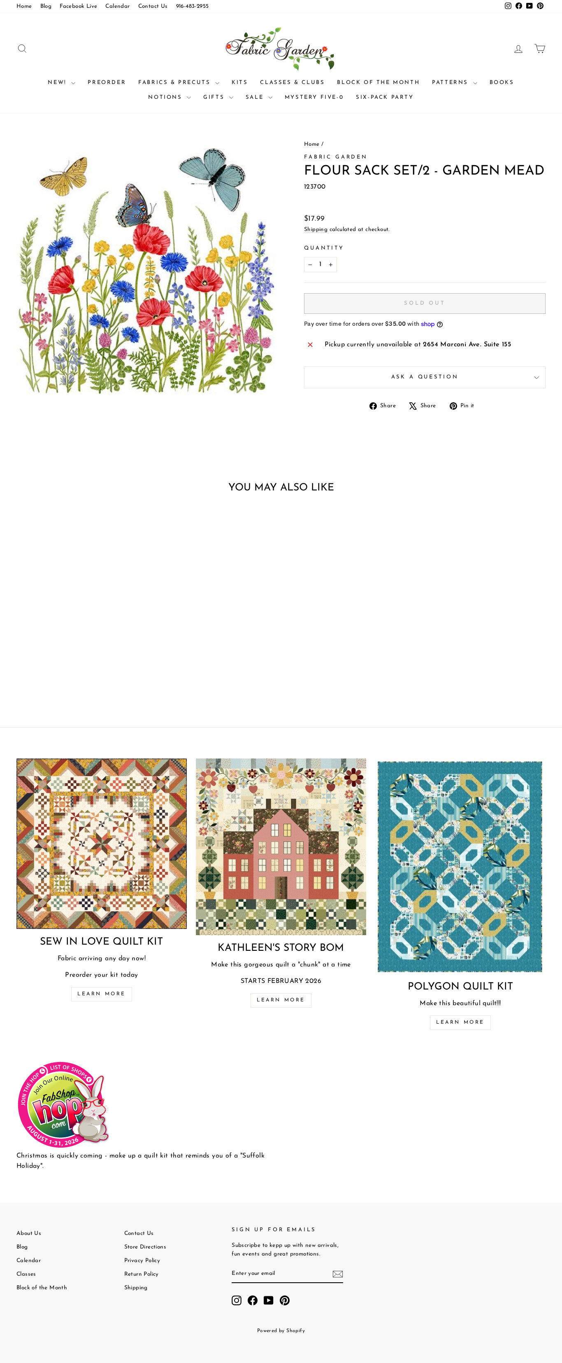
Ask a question (425, 377)
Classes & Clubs (292, 82)
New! (58, 82)
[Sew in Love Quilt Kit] (101, 844)
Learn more (101, 994)
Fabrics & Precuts (175, 82)
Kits (240, 82)
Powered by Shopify (281, 1330)
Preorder (107, 82)
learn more (281, 1000)
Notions (166, 97)
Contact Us (153, 6)
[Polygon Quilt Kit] (460, 866)
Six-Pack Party (384, 97)
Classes (26, 1274)
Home (24, 6)
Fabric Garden (336, 157)
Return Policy (141, 1274)
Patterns (451, 82)
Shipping (315, 229)
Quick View (79, 629)
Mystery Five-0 (314, 97)
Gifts (215, 97)
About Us (28, 1233)
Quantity (324, 248)
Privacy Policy (142, 1260)
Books (502, 82)
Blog (46, 6)
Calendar (117, 6)
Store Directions (145, 1247)
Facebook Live (78, 6)
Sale (256, 97)
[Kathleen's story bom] (281, 847)
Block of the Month (378, 82)
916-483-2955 (192, 6)
